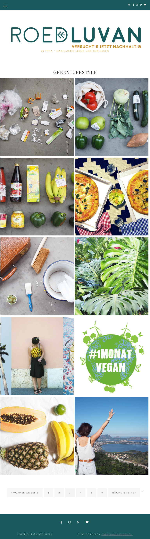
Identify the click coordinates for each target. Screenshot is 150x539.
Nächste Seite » (124, 492)
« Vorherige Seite (25, 492)
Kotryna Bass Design (117, 534)
